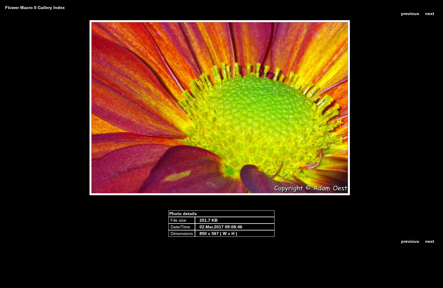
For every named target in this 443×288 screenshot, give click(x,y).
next (429, 13)
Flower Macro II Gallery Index (35, 7)
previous (410, 13)
